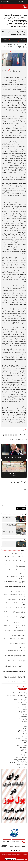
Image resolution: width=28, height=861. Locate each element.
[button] (2, 2)
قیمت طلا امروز (23, 747)
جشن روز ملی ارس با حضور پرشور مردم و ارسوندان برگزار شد (14, 672)
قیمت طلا (25, 701)
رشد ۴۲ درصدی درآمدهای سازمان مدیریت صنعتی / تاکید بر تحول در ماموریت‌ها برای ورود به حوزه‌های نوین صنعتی (14, 666)
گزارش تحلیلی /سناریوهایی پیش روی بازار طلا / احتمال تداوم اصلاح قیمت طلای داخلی (14, 626)
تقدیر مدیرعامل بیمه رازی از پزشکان (18, 591)
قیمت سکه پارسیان (22, 730)
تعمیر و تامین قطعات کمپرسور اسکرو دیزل (17, 738)
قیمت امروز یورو (23, 740)
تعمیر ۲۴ (25, 720)
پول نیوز (12, 52)
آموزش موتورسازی (23, 756)
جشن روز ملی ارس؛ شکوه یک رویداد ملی (17, 643)
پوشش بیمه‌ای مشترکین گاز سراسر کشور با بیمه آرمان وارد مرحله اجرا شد (14, 616)
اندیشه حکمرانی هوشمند (21, 737)
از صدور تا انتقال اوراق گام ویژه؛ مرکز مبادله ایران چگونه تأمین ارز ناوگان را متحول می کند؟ (14, 611)
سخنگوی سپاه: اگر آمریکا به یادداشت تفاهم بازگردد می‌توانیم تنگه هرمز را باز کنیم (15, 656)
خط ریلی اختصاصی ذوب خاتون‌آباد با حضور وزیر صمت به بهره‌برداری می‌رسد (14, 587)
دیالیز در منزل (24, 754)
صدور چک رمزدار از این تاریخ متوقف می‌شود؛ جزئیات (10, 525)
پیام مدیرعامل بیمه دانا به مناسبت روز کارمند (16, 569)
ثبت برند (25, 723)
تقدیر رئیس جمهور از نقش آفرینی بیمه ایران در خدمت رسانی (14, 603)
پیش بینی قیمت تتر (22, 708)
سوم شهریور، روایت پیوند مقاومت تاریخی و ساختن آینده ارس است (14, 660)
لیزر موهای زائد (23, 694)
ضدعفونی (24, 726)
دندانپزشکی (24, 716)
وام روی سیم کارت (23, 711)
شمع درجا (25, 697)
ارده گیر (25, 709)
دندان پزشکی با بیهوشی (21, 764)
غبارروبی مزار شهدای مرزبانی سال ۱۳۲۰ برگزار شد (15, 681)
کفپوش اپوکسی (23, 744)
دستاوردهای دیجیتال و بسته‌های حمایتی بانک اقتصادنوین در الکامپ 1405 (16, 577)
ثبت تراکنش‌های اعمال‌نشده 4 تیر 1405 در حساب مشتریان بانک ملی (14, 639)
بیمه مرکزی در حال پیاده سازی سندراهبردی (16, 599)
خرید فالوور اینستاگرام (22, 732)
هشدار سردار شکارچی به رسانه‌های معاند (17, 573)
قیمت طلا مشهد (23, 713)
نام (25, 484)
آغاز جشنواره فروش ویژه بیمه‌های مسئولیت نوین (15, 607)
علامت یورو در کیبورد (22, 702)
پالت (26, 752)
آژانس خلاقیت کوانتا (9, 859)
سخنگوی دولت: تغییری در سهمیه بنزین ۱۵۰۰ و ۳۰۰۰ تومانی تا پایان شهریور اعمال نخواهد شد (14, 621)
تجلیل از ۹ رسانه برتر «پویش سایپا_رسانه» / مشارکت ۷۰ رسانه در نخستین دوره (14, 565)
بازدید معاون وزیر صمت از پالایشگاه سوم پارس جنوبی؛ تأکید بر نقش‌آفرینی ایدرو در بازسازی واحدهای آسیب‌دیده (14, 676)
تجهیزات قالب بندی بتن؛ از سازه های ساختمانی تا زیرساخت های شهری (15, 651)
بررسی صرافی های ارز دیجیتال (20, 759)
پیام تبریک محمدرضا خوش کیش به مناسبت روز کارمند (14, 630)
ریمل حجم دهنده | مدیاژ (21, 757)
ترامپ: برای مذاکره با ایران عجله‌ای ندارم (9, 518)
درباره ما (23, 846)
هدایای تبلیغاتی (23, 735)
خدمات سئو (15, 692)
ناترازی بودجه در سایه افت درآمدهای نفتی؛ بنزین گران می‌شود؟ (14, 595)
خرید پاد (25, 714)
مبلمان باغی (24, 721)
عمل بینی (24, 733)
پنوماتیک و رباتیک (21, 647)
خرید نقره (25, 706)
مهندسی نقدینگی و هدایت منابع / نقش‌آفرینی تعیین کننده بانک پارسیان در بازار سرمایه (14, 634)
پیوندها (11, 846)
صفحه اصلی (24, 44)
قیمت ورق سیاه (23, 749)
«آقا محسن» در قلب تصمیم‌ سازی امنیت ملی (9, 543)
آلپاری (25, 742)
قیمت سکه (24, 704)
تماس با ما (17, 846)
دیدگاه (23, 489)
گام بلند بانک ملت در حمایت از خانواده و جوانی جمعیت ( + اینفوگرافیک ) (14, 582)
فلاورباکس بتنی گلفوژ (22, 745)
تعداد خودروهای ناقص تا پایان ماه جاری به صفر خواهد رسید (9, 531)
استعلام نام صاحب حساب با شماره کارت (18, 763)
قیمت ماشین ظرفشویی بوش (20, 699)
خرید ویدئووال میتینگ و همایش (20, 761)
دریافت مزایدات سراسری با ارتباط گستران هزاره (17, 695)
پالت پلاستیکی (23, 750)
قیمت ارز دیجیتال (23, 718)
